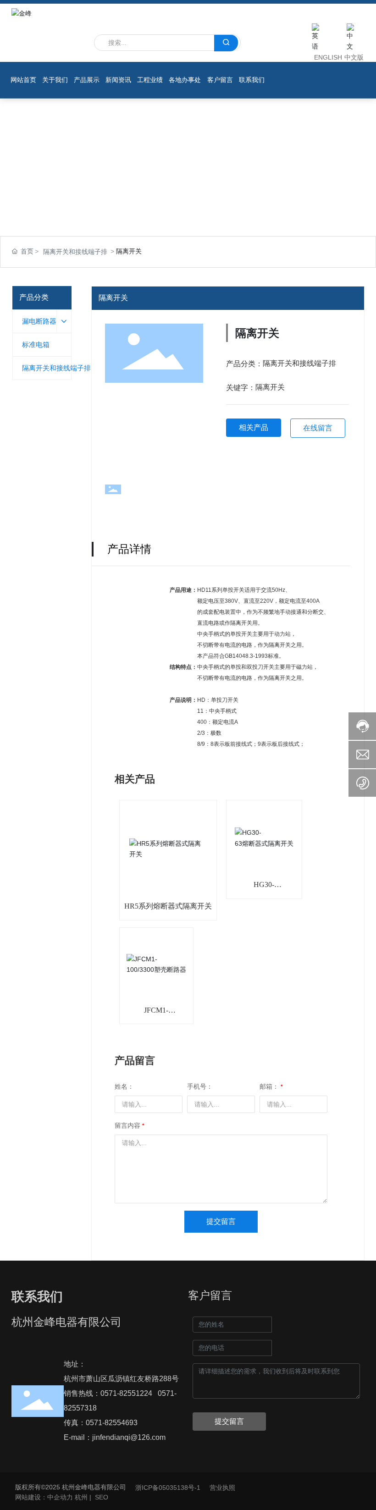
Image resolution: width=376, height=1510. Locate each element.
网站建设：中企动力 (44, 1497)
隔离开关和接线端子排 (75, 251)
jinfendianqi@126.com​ (129, 1437)
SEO (101, 1497)
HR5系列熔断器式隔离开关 (168, 906)
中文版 (354, 57)
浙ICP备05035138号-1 (167, 1487)
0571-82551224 (126, 1393)
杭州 (81, 1497)
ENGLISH (328, 57)
